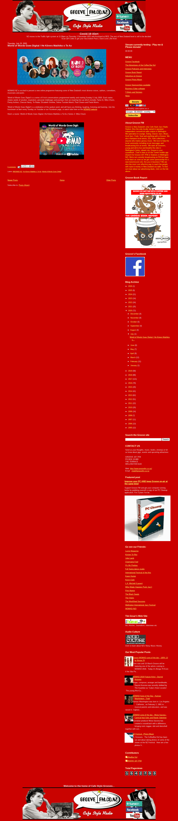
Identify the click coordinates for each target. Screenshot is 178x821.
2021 (130, 307)
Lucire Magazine (132, 551)
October (133, 322)
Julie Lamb (129, 558)
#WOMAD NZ (17, 171)
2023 (130, 298)
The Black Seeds (132, 594)
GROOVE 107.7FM (134, 761)
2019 (130, 371)
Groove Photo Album (133, 80)
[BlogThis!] (25, 166)
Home (62, 180)
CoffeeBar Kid (131, 757)
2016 (130, 383)
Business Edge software (135, 89)
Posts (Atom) (24, 185)
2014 (130, 391)
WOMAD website (90, 109)
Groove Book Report (133, 72)
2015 (130, 387)
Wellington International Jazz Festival (140, 605)
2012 (130, 399)
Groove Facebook (132, 62)
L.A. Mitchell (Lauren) (134, 583)
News (127, 96)
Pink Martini (130, 591)
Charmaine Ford (131, 562)
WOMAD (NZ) (130, 609)
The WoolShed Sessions (135, 601)
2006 (130, 424)
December (134, 314)
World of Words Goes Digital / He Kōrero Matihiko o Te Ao (40, 45)
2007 (130, 419)
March (133, 357)
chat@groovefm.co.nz (140, 471)
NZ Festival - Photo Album (143, 734)
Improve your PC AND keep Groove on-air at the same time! (146, 482)
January (133, 365)
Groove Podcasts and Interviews (138, 69)
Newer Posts (13, 180)
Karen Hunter (130, 576)
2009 (130, 411)
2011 (130, 403)
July (132, 334)
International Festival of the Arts (138, 573)
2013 (130, 395)
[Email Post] (18, 167)
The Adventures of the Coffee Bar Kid (140, 65)
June (132, 345)
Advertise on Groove (133, 76)
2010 (130, 407)
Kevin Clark (130, 580)
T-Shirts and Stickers (133, 92)
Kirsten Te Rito (131, 555)
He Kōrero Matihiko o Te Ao (32, 171)
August (133, 330)
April (132, 353)
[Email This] (22, 166)
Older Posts (111, 180)
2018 (130, 375)
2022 (130, 302)
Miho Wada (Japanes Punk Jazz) (138, 587)
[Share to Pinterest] (33, 166)
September (135, 326)
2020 (130, 311)
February (134, 361)
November (134, 318)
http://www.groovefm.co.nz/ (141, 469)
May (132, 349)
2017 (130, 379)
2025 (130, 290)
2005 (130, 428)
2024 (130, 294)
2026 (130, 286)
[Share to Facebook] (30, 166)
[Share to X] (27, 166)
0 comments (12, 167)
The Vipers (129, 598)
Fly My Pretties (131, 565)
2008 (130, 415)
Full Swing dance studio (134, 569)
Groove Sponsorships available (137, 85)
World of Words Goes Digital (51, 171)
